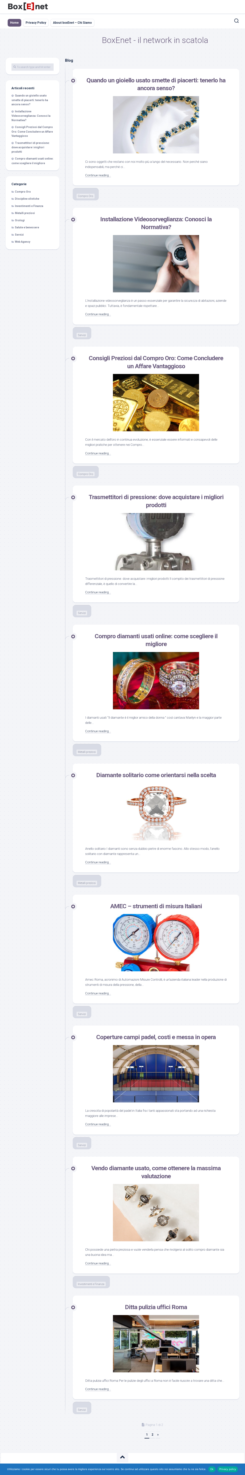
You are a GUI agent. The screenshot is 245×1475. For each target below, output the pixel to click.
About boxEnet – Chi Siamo (72, 22)
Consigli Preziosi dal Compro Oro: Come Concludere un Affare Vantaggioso (32, 131)
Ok (212, 1469)
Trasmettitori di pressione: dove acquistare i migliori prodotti (30, 147)
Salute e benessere (27, 227)
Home (14, 22)
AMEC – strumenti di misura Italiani (156, 906)
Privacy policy (227, 1469)
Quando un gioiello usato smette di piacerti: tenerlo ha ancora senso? (29, 100)
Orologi (20, 220)
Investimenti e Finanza (91, 1284)
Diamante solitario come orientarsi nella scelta (156, 775)
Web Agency (22, 241)
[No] (240, 1469)
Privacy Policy (36, 22)
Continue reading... (98, 175)
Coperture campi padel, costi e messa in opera (156, 1037)
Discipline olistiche (27, 198)
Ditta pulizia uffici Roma (156, 1307)
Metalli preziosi (87, 751)
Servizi (82, 335)
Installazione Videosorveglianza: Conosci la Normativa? (31, 116)
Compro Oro (85, 196)
